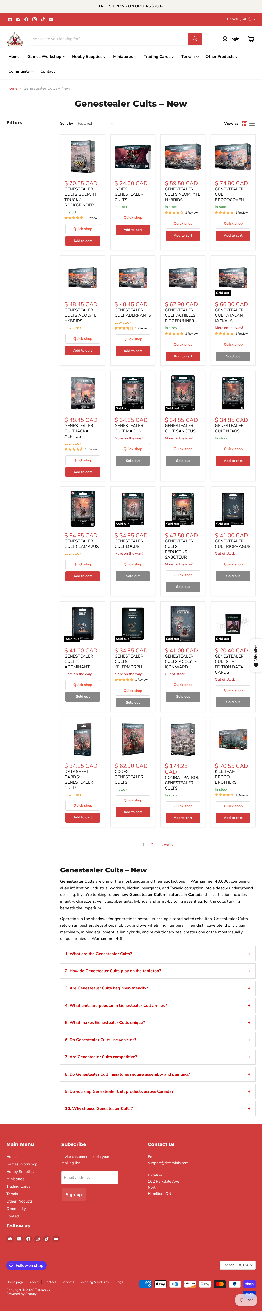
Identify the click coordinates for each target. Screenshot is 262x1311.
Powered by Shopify (21, 1294)
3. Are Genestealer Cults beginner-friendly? (106, 988)
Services (68, 1282)
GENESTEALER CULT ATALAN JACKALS (229, 315)
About (34, 1282)
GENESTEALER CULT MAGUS (129, 428)
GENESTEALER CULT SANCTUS (180, 428)
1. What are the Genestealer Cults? (98, 954)
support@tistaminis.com (168, 1162)
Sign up (74, 1195)
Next (166, 845)
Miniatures (123, 56)
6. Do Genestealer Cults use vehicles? (100, 1040)
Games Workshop (44, 56)
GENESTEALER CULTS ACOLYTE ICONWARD (181, 661)
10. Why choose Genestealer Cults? (99, 1108)
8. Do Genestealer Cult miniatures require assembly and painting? (127, 1074)
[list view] (252, 123)
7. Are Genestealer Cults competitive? (101, 1057)
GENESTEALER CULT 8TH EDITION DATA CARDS (229, 664)
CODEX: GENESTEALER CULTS (129, 777)
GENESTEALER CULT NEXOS (229, 428)
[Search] (195, 39)
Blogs (118, 1282)
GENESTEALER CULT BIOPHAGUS (232, 543)
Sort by (66, 123)
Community (19, 71)
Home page (15, 1282)
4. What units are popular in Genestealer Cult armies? (116, 1005)
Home (14, 56)
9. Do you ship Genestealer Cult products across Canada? (119, 1091)
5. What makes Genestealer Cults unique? (105, 1022)
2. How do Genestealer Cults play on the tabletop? (113, 971)
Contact (47, 71)
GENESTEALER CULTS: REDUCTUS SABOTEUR (179, 549)
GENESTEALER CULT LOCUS (129, 543)
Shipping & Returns (94, 1282)
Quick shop (82, 228)
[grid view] (244, 123)
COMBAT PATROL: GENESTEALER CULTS (182, 783)
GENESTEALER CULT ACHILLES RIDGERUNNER (180, 315)
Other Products (220, 56)
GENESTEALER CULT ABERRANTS (133, 312)
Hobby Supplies (87, 56)
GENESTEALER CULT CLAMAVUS (81, 543)
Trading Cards (158, 56)
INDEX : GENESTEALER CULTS (129, 194)
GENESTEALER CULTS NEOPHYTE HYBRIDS (182, 194)
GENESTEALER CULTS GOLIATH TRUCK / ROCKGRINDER (80, 197)
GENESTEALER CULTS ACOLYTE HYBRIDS (80, 315)
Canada (239, 19)
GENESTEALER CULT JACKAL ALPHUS (78, 431)
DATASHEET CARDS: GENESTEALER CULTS (78, 780)
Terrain (188, 56)
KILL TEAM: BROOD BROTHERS (226, 777)
